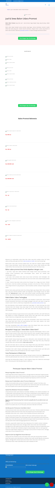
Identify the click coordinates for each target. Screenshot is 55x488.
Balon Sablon (11, 153)
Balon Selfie (10, 214)
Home (8, 9)
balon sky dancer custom (29, 261)
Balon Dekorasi (11, 243)
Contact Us (8, 480)
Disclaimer (8, 483)
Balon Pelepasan (12, 228)
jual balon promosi (24, 30)
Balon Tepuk (11, 139)
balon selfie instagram (22, 325)
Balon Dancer (11, 199)
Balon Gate (10, 168)
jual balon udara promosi (38, 302)
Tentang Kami (9, 478)
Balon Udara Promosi (13, 182)
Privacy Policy (8, 481)
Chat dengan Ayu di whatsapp (27, 38)
